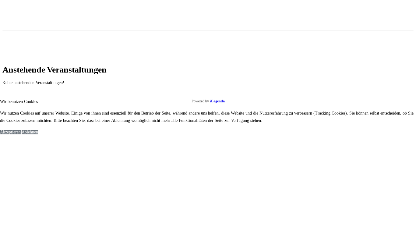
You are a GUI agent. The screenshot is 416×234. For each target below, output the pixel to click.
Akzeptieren (10, 132)
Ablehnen (30, 132)
